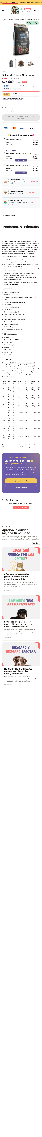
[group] (21, 2)
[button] (34, 9)
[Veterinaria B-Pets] (21, 9)
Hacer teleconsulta (21, 487)
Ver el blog (36, 543)
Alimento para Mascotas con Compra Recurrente (22, 19)
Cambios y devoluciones (8, 215)
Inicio (5, 19)
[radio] (21, 141)
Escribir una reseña (21, 507)
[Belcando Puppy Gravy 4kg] (11, 63)
